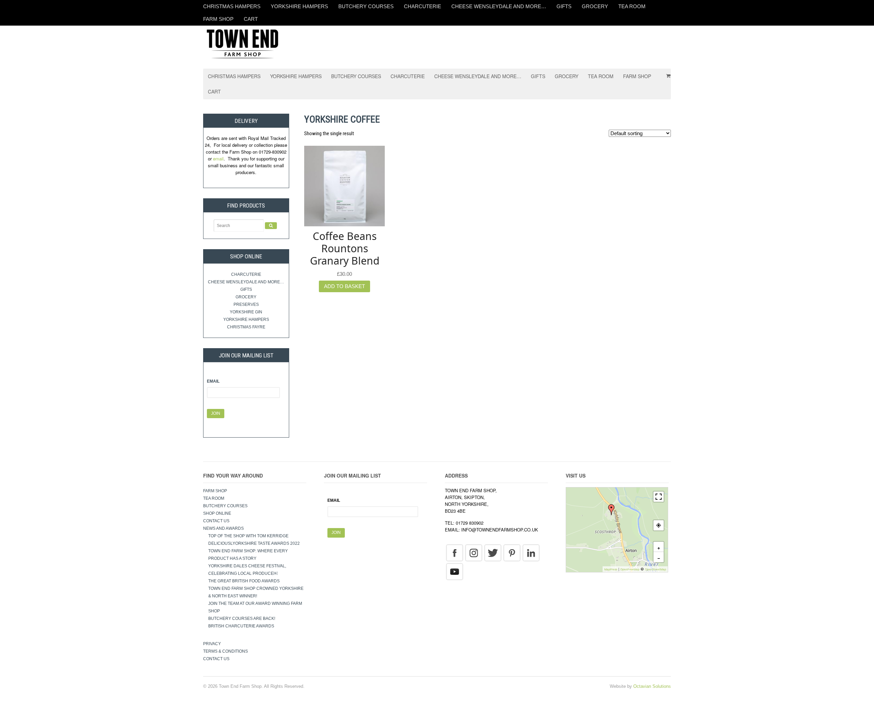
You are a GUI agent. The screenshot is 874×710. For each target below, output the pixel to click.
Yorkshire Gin (246, 312)
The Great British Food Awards (244, 581)
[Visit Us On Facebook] (454, 552)
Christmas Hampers (231, 6)
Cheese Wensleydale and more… (498, 6)
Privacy (212, 643)
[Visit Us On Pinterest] (511, 552)
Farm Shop (218, 19)
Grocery (595, 6)
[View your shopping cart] (666, 73)
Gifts (564, 6)
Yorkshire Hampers (299, 6)
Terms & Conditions (225, 651)
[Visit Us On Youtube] (454, 571)
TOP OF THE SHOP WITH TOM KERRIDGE (248, 536)
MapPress (610, 569)
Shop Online (217, 513)
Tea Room (632, 6)
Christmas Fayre (246, 327)
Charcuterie (422, 6)
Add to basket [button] (344, 286)
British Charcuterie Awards (241, 626)
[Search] (271, 225)
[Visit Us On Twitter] (492, 552)
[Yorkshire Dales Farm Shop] (242, 43)
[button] (611, 509)
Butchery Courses (366, 6)
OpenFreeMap (629, 569)
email (218, 158)
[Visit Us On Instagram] (473, 552)
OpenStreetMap (655, 569)
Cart (251, 19)
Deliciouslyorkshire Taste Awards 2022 (254, 543)
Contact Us (216, 521)
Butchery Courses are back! (241, 618)
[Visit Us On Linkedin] (530, 552)
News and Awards (223, 528)
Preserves (246, 304)
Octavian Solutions (652, 686)
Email (213, 381)
